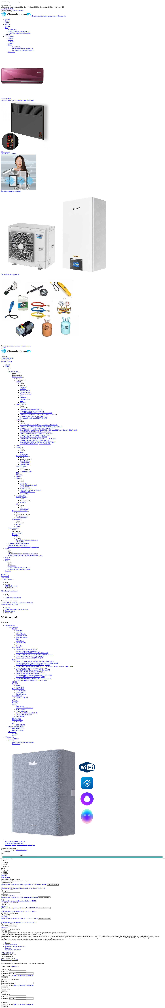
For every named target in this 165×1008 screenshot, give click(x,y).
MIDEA (18, 382)
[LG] (19, 504)
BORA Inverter (24, 487)
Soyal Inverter (24, 493)
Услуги (7, 22)
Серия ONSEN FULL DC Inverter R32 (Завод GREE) (37, 428)
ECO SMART (24, 509)
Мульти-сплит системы (18, 100)
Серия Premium (25, 461)
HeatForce (23, 389)
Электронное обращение (13, 950)
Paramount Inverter (25, 394)
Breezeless (23, 402)
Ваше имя (4, 971)
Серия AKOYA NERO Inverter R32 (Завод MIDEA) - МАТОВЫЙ (41, 426)
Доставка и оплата (11, 944)
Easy (21, 395)
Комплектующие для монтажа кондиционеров (16, 346)
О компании (12, 29)
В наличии (6, 852)
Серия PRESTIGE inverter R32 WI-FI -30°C (34, 416)
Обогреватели (5, 152)
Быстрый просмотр (53, 884)
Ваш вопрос (5, 1002)
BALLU (13, 153)
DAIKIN (19, 447)
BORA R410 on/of (25, 488)
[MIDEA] (22, 382)
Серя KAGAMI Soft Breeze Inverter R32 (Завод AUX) (37, 433)
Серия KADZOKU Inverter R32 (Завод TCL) (34, 440)
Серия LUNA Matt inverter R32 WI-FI (32, 411)
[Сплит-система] (23, 377)
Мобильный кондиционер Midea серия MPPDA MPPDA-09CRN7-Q (23, 888)
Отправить (5, 977)
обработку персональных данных (23, 975)
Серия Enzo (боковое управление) (27, 540)
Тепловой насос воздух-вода (10, 274)
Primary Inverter (25, 390)
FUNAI (18, 420)
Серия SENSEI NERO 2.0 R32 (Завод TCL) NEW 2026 (37, 442)
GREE (18, 478)
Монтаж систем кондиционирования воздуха (23, 554)
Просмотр (11, 895)
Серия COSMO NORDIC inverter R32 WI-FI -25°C (36, 413)
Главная (7, 19)
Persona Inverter (25, 399)
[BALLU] (18, 535)
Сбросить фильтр (21, 850)
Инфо (6, 28)
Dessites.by (15, 966)
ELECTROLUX (21, 497)
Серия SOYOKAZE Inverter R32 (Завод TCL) (34, 435)
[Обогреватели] (18, 528)
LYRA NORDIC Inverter (27, 492)
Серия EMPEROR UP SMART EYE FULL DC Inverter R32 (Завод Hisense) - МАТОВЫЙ (48, 430)
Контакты (8, 35)
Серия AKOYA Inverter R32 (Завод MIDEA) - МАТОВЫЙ (38, 425)
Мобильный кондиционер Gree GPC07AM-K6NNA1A (18, 922)
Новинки (6, 866)
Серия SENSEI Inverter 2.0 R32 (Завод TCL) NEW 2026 (38, 438)
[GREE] (21, 478)
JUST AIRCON (21, 466)
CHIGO (18, 445)
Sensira (22, 452)
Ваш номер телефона (8, 973)
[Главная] (16, 353)
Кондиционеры (6, 98)
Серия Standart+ (25, 462)
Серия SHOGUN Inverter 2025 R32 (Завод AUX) (35, 432)
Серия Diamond (25, 464)
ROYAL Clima (20, 495)
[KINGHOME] (25, 404)
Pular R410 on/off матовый (28, 485)
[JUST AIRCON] (26, 466)
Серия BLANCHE (26, 471)
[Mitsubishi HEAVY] (29, 456)
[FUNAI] (21, 420)
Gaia (21, 401)
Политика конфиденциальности (18, 31)
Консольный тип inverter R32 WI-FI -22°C (33, 418)
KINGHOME (20, 404)
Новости (7, 24)
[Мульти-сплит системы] (28, 511)
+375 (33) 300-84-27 (7, 358)
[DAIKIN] (22, 447)
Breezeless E (24, 397)
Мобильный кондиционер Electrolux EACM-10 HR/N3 (18, 901)
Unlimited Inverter (25, 392)
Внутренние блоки (22, 516)
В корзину (4, 895)
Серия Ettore (20, 542)
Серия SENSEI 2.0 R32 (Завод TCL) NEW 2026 (35, 444)
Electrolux (6, 870)
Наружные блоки (21, 517)
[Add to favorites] (1, 899)
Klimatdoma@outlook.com (13, 597)
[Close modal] (18, 979)
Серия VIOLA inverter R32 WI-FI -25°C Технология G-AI (38, 414)
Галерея (7, 26)
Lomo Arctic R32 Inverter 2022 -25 (30, 490)
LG (17, 504)
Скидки (5, 862)
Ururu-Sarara (24, 454)
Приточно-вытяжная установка (11, 191)
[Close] (7, 991)
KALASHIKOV (6, 153)
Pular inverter (24, 483)
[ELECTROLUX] (27, 497)
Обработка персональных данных (19, 33)
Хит (4, 861)
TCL (17, 473)
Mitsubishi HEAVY (22, 456)
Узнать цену (12, 925)
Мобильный (30, 100)
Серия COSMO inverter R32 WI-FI (31, 409)
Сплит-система (6, 100)
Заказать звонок (6, 10)
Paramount (23, 387)
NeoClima (19, 475)
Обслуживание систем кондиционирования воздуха (25, 555)
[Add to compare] (3, 899)
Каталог (7, 21)
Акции (5, 864)
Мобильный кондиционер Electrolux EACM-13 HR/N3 (18, 911)
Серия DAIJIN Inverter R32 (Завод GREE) (33, 437)
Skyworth (23, 502)
